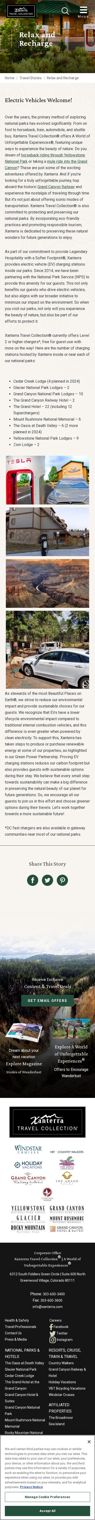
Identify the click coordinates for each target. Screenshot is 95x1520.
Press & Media (16, 1339)
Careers (55, 1320)
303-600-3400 (54, 1294)
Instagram (64, 1340)
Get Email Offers (47, 1001)
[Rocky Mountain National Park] (28, 1229)
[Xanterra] (48, 1122)
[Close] (65, 11)
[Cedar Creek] (47, 1194)
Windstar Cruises (62, 1395)
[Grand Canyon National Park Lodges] (67, 1209)
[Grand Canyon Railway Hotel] (28, 1178)
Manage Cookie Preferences (47, 1497)
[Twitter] (47, 880)
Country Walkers (61, 1363)
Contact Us (13, 1333)
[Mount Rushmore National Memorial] (67, 1219)
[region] (47, 1477)
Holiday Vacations (62, 1382)
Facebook (60, 1327)
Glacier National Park (21, 1369)
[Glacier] (28, 1219)
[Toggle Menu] (83, 10)
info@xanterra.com (48, 1307)
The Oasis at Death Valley (24, 1363)
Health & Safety (17, 1320)
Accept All (47, 1511)
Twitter (62, 1333)
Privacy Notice (31, 1487)
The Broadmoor (61, 1418)
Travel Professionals (20, 1327)
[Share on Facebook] (32, 880)
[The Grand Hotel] (67, 1178)
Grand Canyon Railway (56, 186)
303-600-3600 (51, 1300)
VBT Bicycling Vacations (67, 1388)
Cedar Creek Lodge (19, 1376)
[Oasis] (67, 1163)
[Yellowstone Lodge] (28, 1209)
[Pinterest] (62, 880)
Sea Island (57, 1424)
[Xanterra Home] (21, 11)
